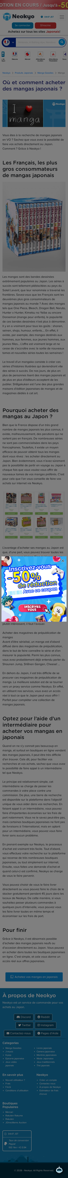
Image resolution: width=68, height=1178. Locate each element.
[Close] (63, 561)
